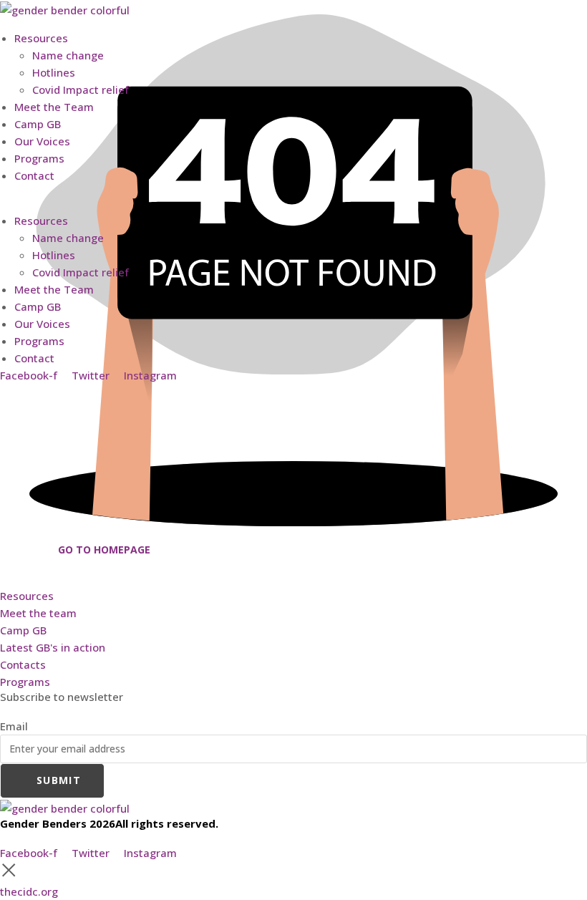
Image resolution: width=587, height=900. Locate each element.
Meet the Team (54, 107)
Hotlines (53, 72)
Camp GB (37, 124)
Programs (39, 158)
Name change (68, 55)
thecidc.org (29, 891)
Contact (34, 175)
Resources (41, 38)
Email (14, 726)
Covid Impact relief (80, 89)
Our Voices (42, 141)
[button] (293, 192)
